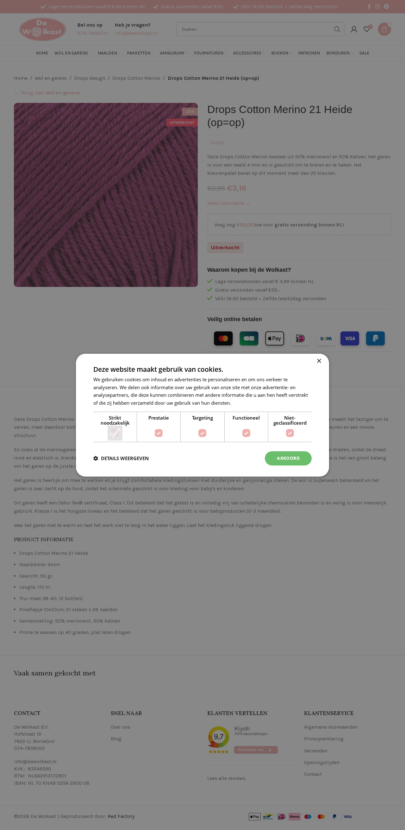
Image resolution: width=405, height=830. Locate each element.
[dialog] (202, 415)
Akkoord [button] (288, 458)
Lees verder (245, 403)
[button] (121, 458)
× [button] (318, 360)
